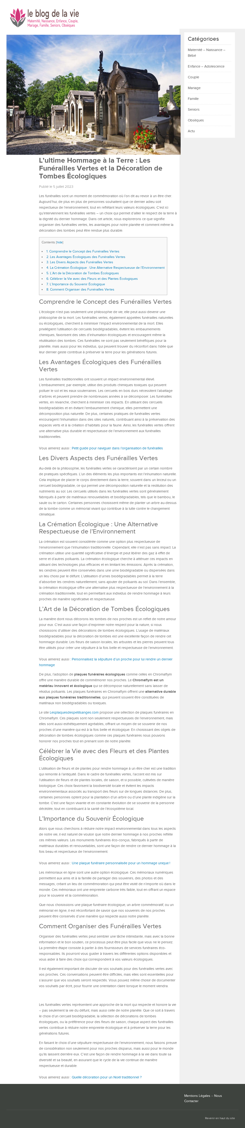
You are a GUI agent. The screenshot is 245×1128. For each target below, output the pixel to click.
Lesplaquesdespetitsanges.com (74, 712)
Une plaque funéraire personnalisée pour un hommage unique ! (121, 863)
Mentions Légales (197, 1096)
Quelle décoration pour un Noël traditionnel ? (107, 1077)
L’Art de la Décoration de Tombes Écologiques (82, 273)
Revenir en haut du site (220, 1118)
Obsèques (196, 120)
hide (59, 242)
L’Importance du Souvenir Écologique (75, 284)
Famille (193, 99)
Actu (191, 131)
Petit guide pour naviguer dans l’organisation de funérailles (117, 448)
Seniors (194, 110)
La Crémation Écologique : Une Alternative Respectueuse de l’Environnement (105, 268)
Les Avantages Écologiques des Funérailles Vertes (85, 257)
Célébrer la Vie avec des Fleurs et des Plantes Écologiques (92, 279)
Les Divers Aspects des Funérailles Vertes (79, 262)
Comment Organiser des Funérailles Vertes (80, 289)
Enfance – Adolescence (206, 66)
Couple (193, 77)
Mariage (194, 88)
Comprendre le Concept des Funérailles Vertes (82, 251)
